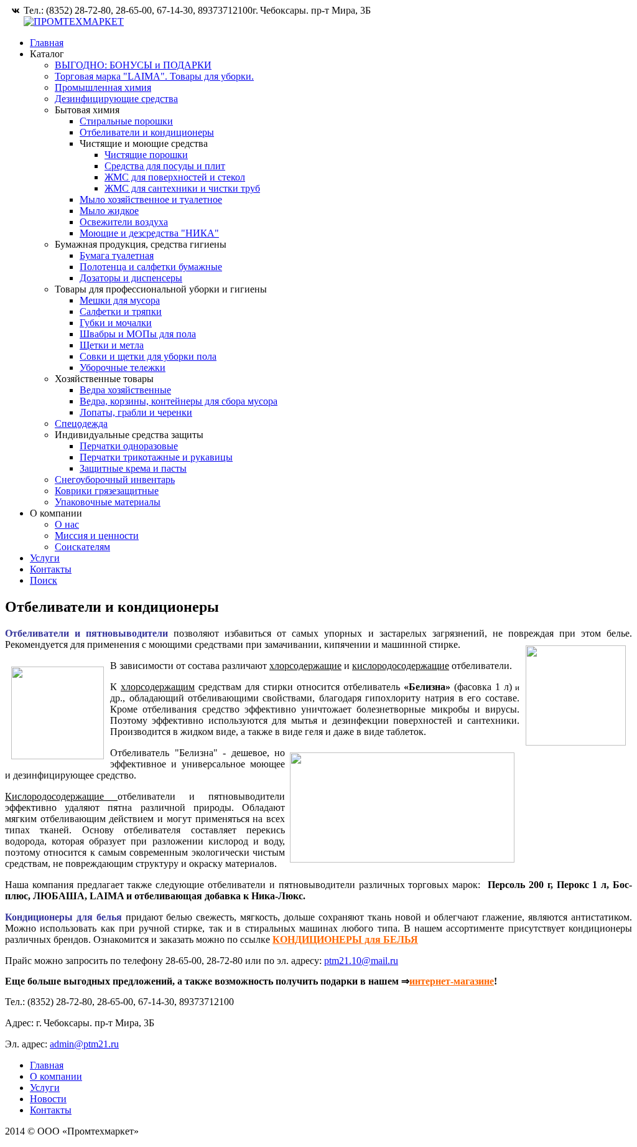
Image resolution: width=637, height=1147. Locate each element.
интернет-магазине (451, 981)
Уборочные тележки (122, 367)
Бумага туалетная (117, 255)
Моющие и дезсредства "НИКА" (149, 233)
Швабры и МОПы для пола (138, 334)
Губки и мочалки (116, 322)
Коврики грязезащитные (107, 490)
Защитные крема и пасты (133, 468)
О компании (56, 1076)
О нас (67, 524)
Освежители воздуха (124, 222)
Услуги (45, 558)
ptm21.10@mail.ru (361, 960)
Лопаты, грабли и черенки (136, 412)
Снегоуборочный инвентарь (115, 479)
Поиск (43, 580)
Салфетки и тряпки (121, 311)
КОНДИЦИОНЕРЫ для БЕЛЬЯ (345, 939)
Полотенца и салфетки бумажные (151, 266)
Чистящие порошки (146, 154)
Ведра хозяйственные (125, 390)
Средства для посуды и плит (165, 166)
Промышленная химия (103, 87)
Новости (48, 1098)
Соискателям (82, 546)
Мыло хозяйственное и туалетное (151, 199)
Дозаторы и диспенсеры (131, 278)
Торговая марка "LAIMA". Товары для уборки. (154, 76)
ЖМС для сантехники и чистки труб (182, 188)
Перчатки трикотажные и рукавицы (156, 457)
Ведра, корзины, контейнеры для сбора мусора (178, 401)
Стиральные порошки (126, 121)
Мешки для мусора (120, 300)
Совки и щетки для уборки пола (148, 356)
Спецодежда (81, 423)
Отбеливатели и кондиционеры (147, 132)
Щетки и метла (112, 345)
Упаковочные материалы (107, 502)
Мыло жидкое (109, 210)
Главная (46, 42)
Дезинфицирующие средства (116, 98)
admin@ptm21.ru (84, 1044)
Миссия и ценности (97, 535)
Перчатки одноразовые (129, 446)
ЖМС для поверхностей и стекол (175, 177)
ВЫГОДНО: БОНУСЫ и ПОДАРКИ (133, 65)
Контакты (51, 569)
